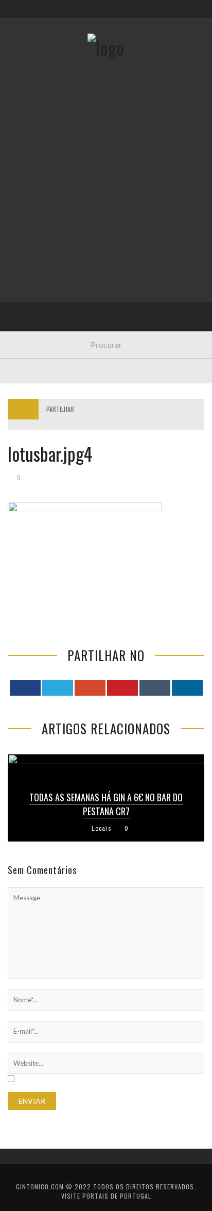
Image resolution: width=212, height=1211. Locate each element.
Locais (27, 229)
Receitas (30, 166)
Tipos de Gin (36, 208)
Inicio (25, 124)
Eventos (29, 145)
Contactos (34, 68)
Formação (32, 293)
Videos (27, 314)
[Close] (15, 15)
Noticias (30, 250)
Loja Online (35, 187)
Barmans (30, 271)
